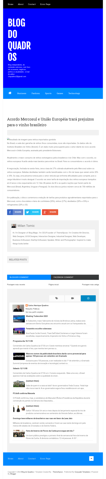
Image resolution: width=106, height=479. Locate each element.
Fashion (36, 93)
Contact (32, 4)
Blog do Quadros (19, 40)
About (21, 4)
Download (13, 104)
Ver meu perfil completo (34, 312)
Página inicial (54, 285)
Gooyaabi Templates (82, 472)
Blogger (13, 474)
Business (21, 93)
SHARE (18, 212)
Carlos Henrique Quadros (38, 305)
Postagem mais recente (16, 285)
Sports (48, 93)
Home (10, 4)
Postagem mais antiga (90, 285)
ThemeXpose (58, 472)
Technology (74, 93)
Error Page (45, 4)
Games (60, 93)
